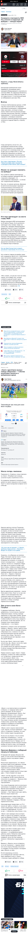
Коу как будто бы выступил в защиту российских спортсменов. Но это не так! (12, 249)
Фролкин (3, 433)
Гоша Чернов (7, 379)
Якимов (13, 435)
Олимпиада (8, 11)
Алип (6, 441)
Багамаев (3, 435)
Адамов (2, 441)
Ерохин (6, 443)
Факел (6, 416)
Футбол (8, 362)
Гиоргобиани (19, 435)
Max (22, 289)
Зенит (21, 416)
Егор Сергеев (8, 28)
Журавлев (12, 433)
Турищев (3, 436)
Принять (14, 931)
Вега (12, 441)
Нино (14, 444)
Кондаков (16, 443)
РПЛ (12, 362)
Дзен (16, 289)
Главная (3, 11)
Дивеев (8, 441)
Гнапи (24, 435)
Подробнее (16, 929)
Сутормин (9, 435)
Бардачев (7, 433)
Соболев (2, 427)
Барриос (2, 443)
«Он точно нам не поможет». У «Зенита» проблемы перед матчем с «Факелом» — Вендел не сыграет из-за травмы (13, 549)
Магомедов (3, 434)
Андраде (3, 444)
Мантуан (21, 441)
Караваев (15, 441)
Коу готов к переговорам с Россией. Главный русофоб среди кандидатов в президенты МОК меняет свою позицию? (13, 163)
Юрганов (8, 434)
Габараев (16, 433)
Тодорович (23, 434)
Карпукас (12, 443)
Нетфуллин (20, 433)
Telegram (9, 289)
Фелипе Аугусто (21, 444)
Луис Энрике (9, 444)
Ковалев (17, 434)
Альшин (13, 434)
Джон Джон (21, 443)
